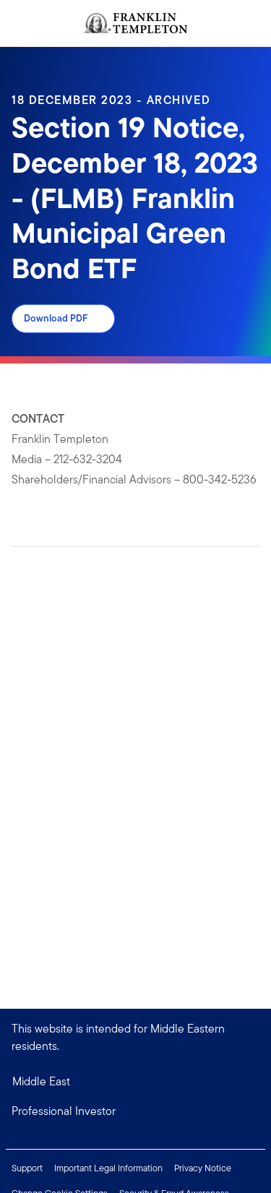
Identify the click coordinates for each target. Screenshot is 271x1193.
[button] (135, 1111)
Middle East (41, 1081)
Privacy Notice (202, 1168)
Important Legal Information (108, 1168)
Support (27, 1168)
